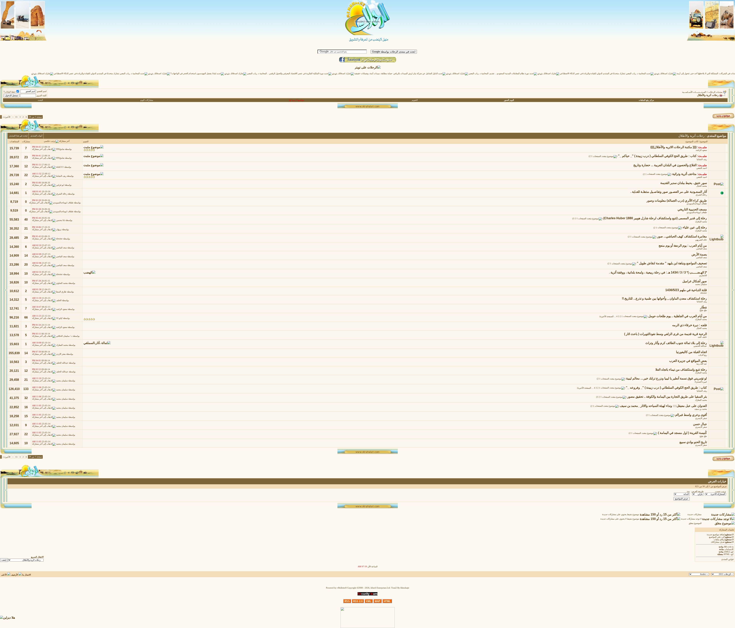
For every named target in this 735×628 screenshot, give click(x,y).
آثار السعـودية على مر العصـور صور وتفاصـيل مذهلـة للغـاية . (668, 191)
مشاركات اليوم (146, 100)
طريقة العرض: (697, 491)
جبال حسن (700, 424)
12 (26, 166)
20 (26, 264)
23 (26, 157)
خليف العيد (702, 337)
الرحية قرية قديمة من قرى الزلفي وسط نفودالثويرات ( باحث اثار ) (665, 334)
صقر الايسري (701, 418)
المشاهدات (14, 141)
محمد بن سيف (700, 409)
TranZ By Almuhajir (400, 588)
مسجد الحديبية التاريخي (692, 209)
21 (26, 228)
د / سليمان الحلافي (64, 336)
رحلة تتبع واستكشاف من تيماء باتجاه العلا (681, 369)
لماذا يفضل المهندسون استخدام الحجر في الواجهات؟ (220, 73)
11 (16, 117)
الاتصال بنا (26, 575)
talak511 (60, 167)
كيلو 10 (59, 318)
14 (26, 255)
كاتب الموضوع (692, 141)
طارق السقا (61, 292)
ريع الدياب (702, 355)
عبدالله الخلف (62, 363)
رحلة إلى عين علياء (695, 227)
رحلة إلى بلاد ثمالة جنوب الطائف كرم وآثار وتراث (676, 343)
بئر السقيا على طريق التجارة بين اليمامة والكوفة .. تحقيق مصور (667, 396)
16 (26, 407)
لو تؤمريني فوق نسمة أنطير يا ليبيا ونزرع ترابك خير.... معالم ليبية (666, 378)
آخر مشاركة (64, 141)
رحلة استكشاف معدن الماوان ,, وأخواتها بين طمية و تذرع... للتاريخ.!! (664, 298)
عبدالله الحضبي (700, 346)
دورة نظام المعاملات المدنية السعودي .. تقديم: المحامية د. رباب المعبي (526, 73)
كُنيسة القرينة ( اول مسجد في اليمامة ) (682, 432)
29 (26, 237)
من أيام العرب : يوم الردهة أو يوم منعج (683, 245)
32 (26, 398)
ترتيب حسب (720, 491)
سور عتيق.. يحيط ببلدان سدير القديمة (683, 183)
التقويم (415, 100)
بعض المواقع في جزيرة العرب (688, 360)
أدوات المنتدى (36, 136)
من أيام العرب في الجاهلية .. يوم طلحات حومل (677, 316)
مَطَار (703, 307)
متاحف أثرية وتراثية (684, 174)
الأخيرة (6, 117)
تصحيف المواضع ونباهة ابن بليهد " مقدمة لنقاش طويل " (672, 263)
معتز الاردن (61, 354)
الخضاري (703, 275)
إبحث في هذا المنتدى (18, 136)
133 (26, 389)
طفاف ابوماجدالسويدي (697, 204)
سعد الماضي (701, 249)
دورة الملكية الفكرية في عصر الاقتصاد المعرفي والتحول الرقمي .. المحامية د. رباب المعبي (312, 73)
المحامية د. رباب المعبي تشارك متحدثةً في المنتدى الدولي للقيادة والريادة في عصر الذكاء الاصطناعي (630, 73)
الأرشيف (14, 575)
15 (26, 416)
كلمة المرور (42, 95)
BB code (728, 547)
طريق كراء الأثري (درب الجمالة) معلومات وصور (677, 200)
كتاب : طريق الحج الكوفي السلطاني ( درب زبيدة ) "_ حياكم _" (657, 156)
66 (26, 317)
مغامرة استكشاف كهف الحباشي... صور (682, 236)
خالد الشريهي (701, 240)
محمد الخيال (701, 186)
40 (26, 219)
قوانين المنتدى (727, 559)
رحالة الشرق (701, 195)
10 (26, 273)
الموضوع (703, 141)
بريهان (58, 229)
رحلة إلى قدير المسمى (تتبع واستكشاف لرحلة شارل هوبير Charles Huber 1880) (655, 218)
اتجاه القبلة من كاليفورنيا (691, 352)
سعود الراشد (701, 150)
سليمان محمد (701, 284)
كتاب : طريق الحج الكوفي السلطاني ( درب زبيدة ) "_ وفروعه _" (666, 387)
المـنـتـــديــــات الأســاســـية (694, 92)
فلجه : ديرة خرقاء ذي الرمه (689, 325)
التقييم (85, 141)
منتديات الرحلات (715, 92)
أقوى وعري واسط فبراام (691, 414)
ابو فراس (60, 185)
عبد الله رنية (701, 364)
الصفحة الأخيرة (606, 316)
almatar (59, 239)
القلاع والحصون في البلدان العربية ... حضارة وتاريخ (665, 165)
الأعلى (4, 575)
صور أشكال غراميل (694, 281)
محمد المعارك (701, 222)
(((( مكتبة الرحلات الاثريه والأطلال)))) (673, 147)
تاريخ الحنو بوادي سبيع (693, 442)
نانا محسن (60, 220)
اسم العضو (42, 91)
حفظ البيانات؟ (10, 92)
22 (26, 175)
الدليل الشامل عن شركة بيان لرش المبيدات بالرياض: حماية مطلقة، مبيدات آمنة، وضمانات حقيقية (423, 73)
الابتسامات (728, 549)
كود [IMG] (728, 552)
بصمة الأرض (699, 254)
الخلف (58, 301)
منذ (688, 491)
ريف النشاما (702, 159)
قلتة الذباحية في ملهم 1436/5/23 (686, 290)
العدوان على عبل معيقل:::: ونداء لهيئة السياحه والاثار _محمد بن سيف (663, 405)
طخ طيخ (703, 310)
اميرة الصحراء (701, 382)
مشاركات (26, 141)
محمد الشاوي (62, 283)
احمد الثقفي (701, 168)
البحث (40, 100)
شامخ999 (60, 149)
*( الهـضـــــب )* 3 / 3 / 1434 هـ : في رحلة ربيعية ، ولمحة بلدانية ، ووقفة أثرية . (658, 272)
